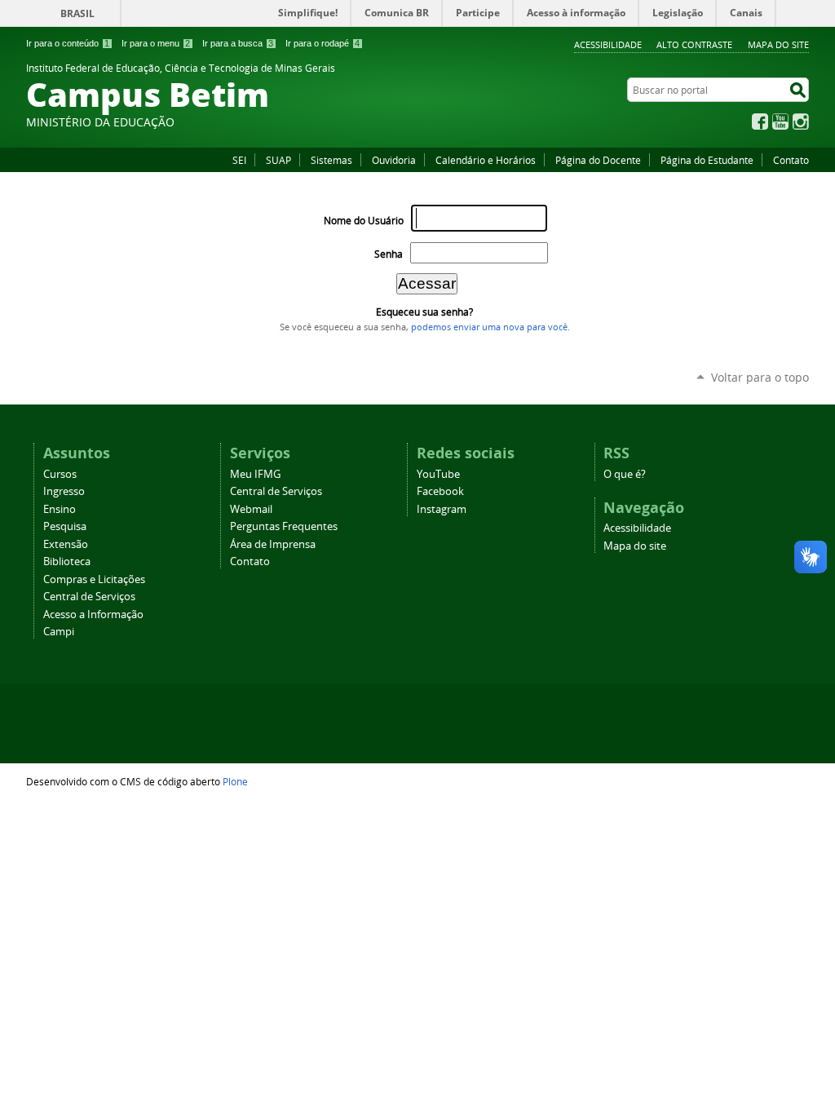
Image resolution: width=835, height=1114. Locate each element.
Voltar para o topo (760, 377)
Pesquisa (64, 526)
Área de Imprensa (273, 544)
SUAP (278, 159)
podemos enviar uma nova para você (489, 327)
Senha (388, 254)
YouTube (780, 121)
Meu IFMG (255, 474)
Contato (791, 159)
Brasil (77, 13)
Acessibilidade (608, 44)
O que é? (624, 474)
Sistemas (331, 159)
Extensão (65, 544)
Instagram (801, 121)
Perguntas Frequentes (284, 526)
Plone (235, 781)
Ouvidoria (394, 159)
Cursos (60, 474)
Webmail (251, 509)
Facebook (760, 121)
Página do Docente (598, 159)
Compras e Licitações (94, 579)
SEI (239, 159)
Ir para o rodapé (322, 43)
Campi (58, 632)
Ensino (59, 509)
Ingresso (64, 491)
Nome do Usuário (364, 221)
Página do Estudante (706, 159)
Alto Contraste (694, 44)
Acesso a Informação (93, 614)
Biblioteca (67, 561)
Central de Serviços (89, 596)
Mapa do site (778, 44)
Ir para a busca (237, 43)
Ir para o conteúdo (67, 43)
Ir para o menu (155, 43)
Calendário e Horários (485, 159)
